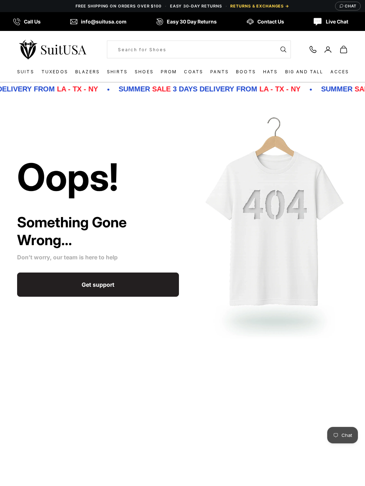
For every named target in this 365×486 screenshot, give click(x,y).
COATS (193, 71)
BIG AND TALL (304, 71)
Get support (98, 284)
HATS (270, 71)
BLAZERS (87, 71)
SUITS (25, 71)
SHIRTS (117, 71)
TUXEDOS (54, 71)
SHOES (144, 71)
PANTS (219, 71)
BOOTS (246, 71)
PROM (169, 71)
